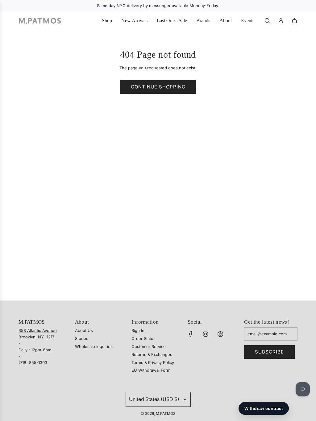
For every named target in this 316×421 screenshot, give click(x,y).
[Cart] (294, 20)
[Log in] (281, 20)
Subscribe (269, 352)
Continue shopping (158, 87)
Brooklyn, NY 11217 (36, 336)
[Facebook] (191, 334)
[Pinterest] (220, 334)
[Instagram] (205, 334)
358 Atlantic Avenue (38, 330)
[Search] (267, 20)
